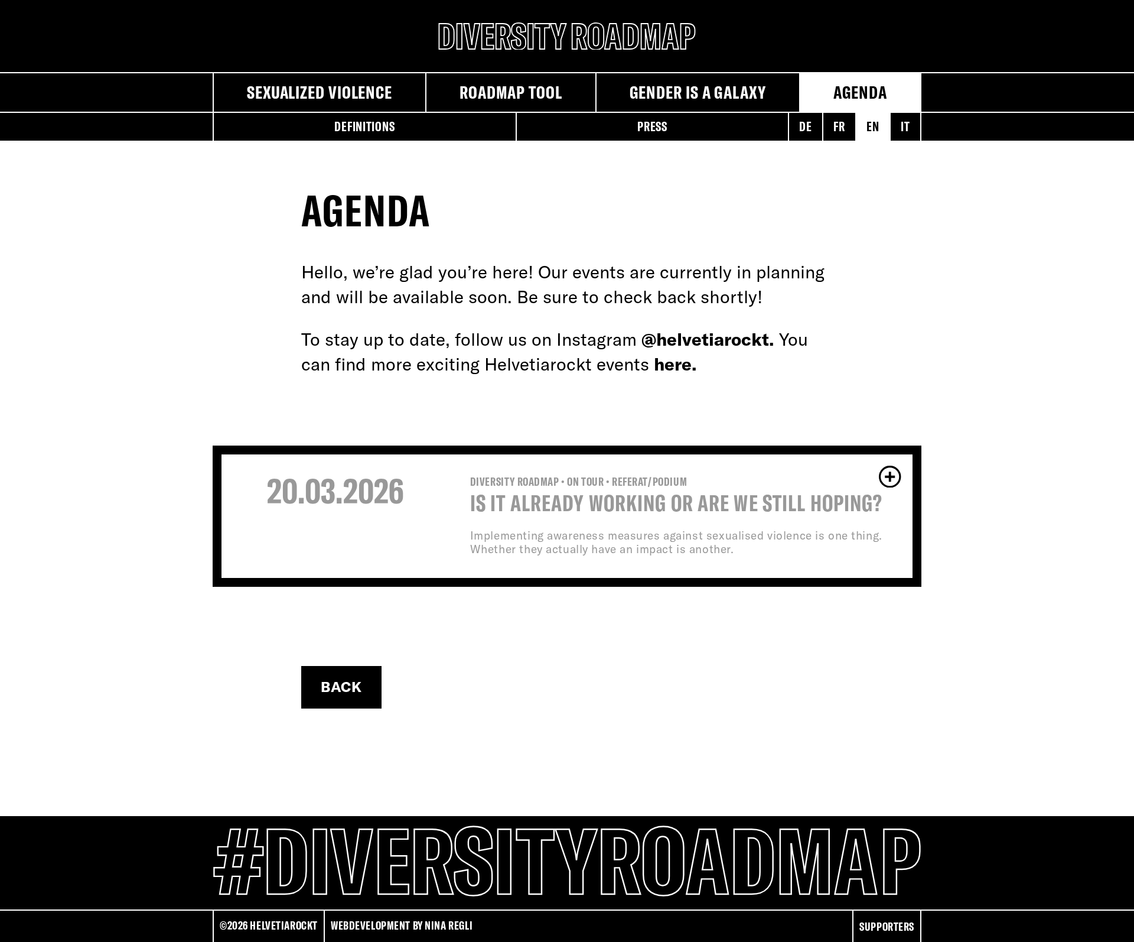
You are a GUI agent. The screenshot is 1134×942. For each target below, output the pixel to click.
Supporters (886, 927)
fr (839, 126)
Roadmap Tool (511, 92)
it (905, 126)
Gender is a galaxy (698, 92)
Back (341, 687)
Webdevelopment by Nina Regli (401, 925)
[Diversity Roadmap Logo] (567, 36)
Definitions (364, 126)
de (805, 126)
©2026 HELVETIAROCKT (269, 925)
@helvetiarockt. (707, 339)
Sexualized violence (319, 92)
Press (652, 126)
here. (675, 364)
